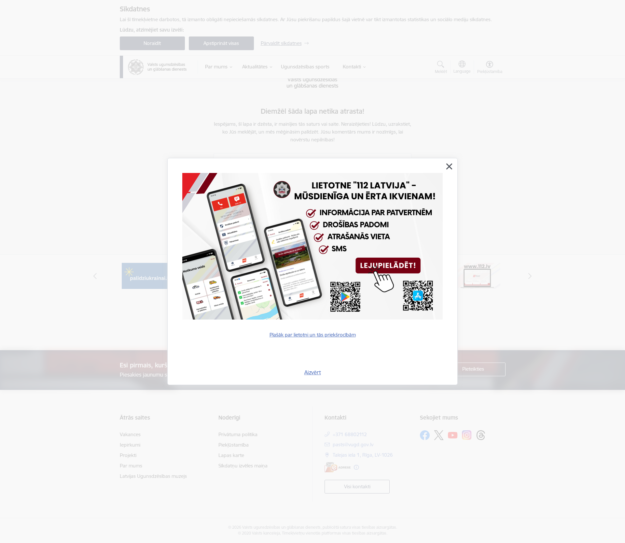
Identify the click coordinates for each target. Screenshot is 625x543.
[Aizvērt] (449, 166)
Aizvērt (312, 372)
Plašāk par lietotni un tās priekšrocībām (313, 335)
